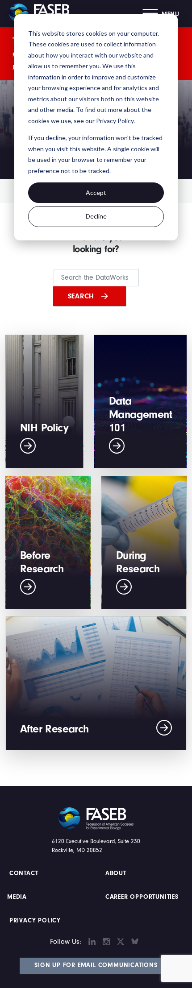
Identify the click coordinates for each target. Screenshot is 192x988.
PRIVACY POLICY (35, 920)
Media (17, 897)
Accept (96, 192)
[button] (161, 13)
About (116, 873)
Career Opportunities (141, 897)
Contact (24, 873)
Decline (96, 216)
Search (81, 296)
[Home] (42, 13)
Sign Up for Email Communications (96, 965)
